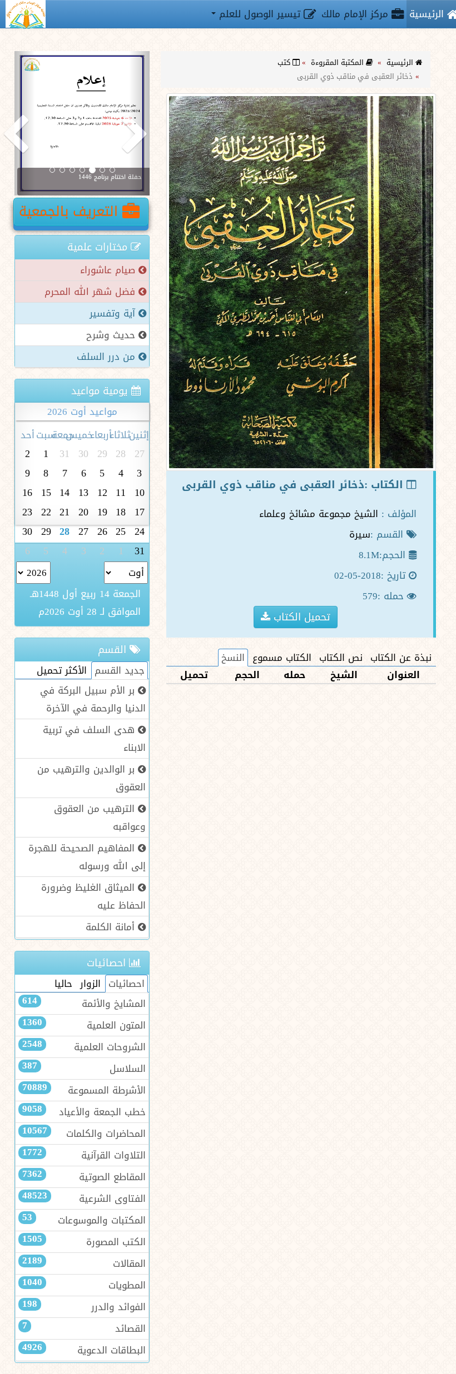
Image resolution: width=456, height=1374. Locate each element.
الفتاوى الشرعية (83, 1198)
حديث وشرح (112, 335)
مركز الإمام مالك (356, 14)
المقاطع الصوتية (83, 1177)
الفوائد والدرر (83, 1307)
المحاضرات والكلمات (83, 1133)
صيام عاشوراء (109, 270)
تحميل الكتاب (300, 616)
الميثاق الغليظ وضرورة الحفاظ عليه (93, 896)
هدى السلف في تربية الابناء (94, 738)
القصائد (83, 1328)
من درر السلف (107, 356)
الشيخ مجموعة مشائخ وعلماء (318, 514)
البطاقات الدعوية (83, 1350)
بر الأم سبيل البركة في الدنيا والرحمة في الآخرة (93, 699)
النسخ (233, 657)
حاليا (63, 983)
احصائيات (126, 983)
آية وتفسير (114, 313)
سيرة (359, 534)
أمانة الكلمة (112, 927)
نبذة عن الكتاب (401, 657)
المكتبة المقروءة (338, 62)
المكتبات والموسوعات (83, 1220)
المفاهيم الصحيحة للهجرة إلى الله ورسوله (87, 857)
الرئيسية (400, 62)
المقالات (83, 1263)
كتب (285, 62)
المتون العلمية (83, 1025)
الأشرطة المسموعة (83, 1090)
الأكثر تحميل (62, 670)
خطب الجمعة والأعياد (83, 1112)
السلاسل (83, 1068)
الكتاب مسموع (281, 657)
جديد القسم (120, 670)
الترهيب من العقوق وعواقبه (100, 817)
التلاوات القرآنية (83, 1155)
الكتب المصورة (83, 1242)
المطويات (83, 1285)
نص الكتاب (341, 657)
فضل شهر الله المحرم (91, 291)
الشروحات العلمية (83, 1047)
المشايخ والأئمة (83, 1003)
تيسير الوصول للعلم (260, 14)
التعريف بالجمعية (70, 211)
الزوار (90, 983)
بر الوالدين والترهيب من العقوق (91, 778)
